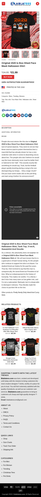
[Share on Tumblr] (30, 115)
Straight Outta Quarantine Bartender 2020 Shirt (10, 360)
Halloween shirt (27, 99)
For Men (6, 461)
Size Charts (7, 442)
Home (4, 60)
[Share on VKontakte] (22, 115)
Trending (12, 60)
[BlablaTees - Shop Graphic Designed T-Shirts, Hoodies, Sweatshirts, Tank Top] (20, 3)
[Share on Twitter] (11, 115)
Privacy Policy (8, 416)
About (5, 408)
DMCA (5, 412)
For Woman (7, 465)
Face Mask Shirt (17, 99)
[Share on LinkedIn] (26, 115)
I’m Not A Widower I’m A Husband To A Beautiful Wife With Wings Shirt (10, 329)
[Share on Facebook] (7, 115)
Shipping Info (8, 450)
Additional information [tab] (11, 132)
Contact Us (7, 427)
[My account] (37, 3)
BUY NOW (8, 77)
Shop (5, 439)
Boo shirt (8, 99)
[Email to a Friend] (15, 115)
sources (15, 147)
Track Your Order (9, 446)
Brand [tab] (4, 136)
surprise (33, 253)
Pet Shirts (7, 476)
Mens (10, 96)
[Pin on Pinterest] (18, 115)
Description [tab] (6, 128)
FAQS (5, 419)
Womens (22, 96)
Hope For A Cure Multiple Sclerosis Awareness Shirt (30, 360)
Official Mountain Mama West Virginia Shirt (30, 328)
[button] (3, 3)
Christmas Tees (9, 472)
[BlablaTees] (8, 110)
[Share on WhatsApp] (3, 115)
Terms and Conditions (11, 423)
